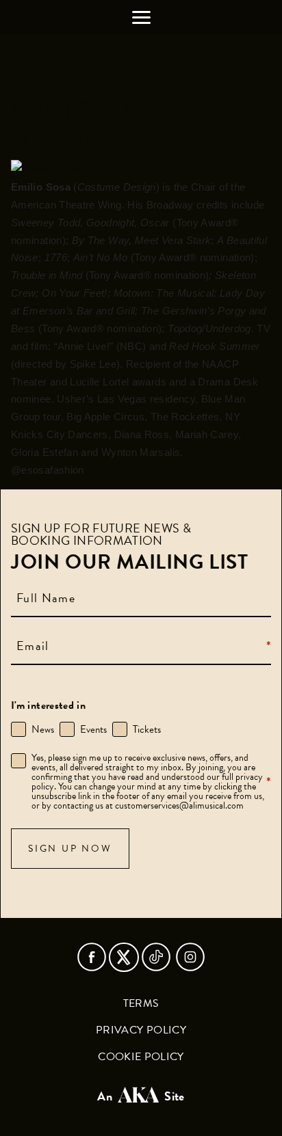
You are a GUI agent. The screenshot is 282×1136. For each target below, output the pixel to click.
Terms (141, 1003)
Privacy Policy (141, 1030)
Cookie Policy (141, 1057)
